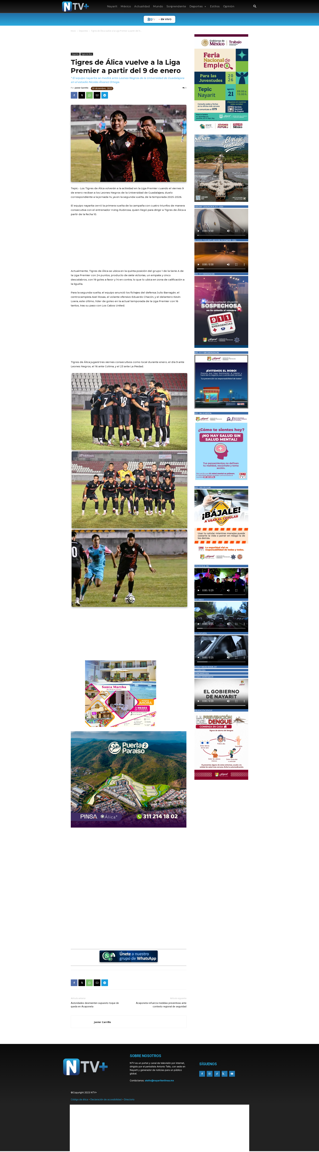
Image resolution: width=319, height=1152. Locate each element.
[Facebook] (74, 95)
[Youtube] (232, 1074)
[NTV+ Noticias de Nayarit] (75, 6)
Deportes (83, 30)
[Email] (97, 95)
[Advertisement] (131, 43)
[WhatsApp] (89, 95)
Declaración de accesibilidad (106, 1099)
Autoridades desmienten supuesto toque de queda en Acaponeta (95, 1005)
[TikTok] (217, 1074)
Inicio (73, 30)
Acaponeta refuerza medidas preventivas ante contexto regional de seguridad (161, 1005)
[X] (81, 95)
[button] (255, 6)
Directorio (129, 1099)
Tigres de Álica (86, 54)
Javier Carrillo (81, 87)
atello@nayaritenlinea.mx (159, 1080)
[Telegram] (104, 95)
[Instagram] (210, 1074)
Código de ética (79, 1099)
